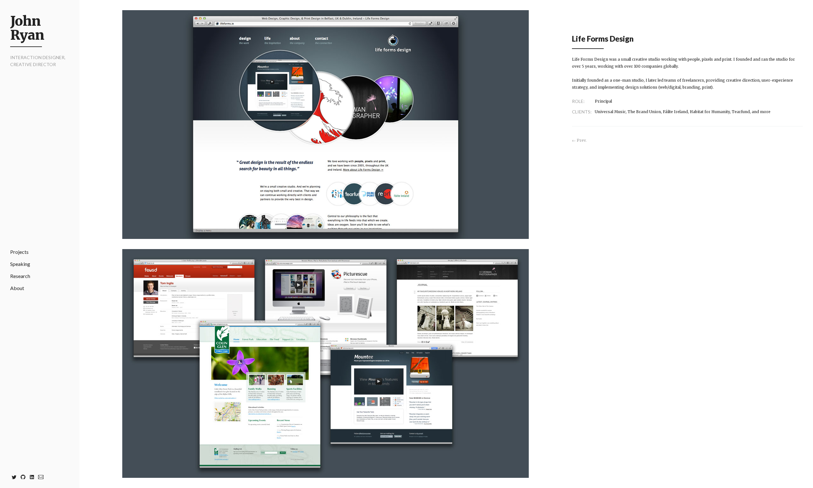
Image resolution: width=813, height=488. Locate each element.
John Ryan (27, 28)
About (17, 288)
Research (20, 276)
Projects (19, 252)
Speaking (20, 264)
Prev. (582, 140)
